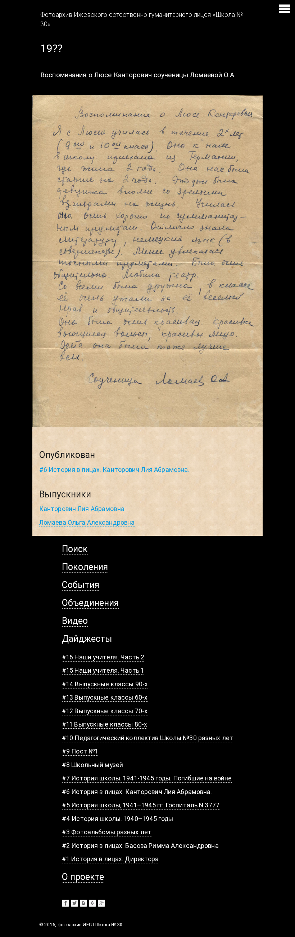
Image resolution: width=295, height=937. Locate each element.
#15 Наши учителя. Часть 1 (103, 670)
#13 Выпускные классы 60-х (105, 697)
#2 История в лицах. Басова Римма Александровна (140, 845)
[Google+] (101, 903)
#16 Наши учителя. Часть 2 (103, 657)
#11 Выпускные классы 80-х (104, 724)
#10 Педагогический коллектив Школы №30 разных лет (147, 738)
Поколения (85, 566)
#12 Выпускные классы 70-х (105, 711)
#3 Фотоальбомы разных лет (106, 832)
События (80, 584)
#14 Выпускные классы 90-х (105, 684)
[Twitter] (74, 903)
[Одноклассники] (92, 903)
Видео (75, 620)
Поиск (75, 549)
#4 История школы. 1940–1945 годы (117, 819)
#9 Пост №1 (80, 751)
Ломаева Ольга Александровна (87, 522)
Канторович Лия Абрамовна (81, 509)
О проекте (83, 876)
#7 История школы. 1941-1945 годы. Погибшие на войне (147, 778)
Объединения (90, 602)
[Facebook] (65, 903)
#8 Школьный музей (92, 765)
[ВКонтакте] (83, 903)
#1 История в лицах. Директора (110, 859)
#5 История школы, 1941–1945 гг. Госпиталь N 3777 (140, 805)
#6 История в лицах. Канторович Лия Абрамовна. (114, 469)
